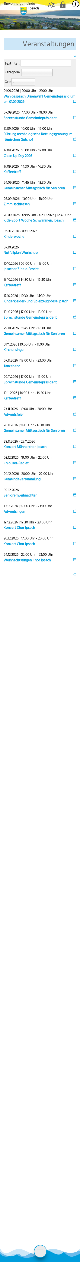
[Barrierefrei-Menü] (75, 3)
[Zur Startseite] (21, 8)
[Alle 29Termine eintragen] (74, 574)
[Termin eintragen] (74, 101)
